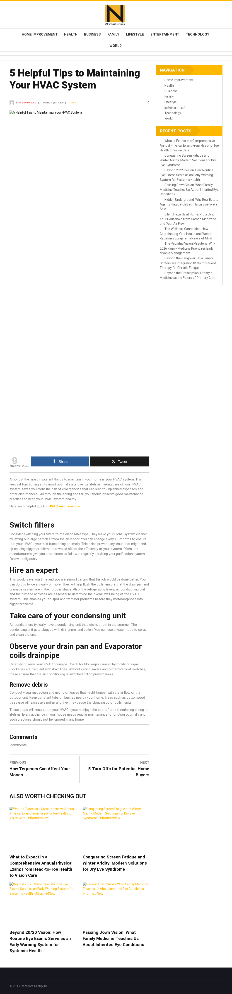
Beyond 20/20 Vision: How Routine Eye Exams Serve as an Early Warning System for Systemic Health (40, 941)
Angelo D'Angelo (27, 102)
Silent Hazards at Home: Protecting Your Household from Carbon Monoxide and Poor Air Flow (188, 219)
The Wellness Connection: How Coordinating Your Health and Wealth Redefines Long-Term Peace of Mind (186, 233)
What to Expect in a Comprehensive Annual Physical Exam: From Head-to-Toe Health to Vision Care (41, 866)
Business (92, 34)
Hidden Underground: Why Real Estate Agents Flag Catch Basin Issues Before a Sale (189, 204)
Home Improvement (40, 34)
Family (113, 34)
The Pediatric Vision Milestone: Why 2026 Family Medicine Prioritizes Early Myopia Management (187, 248)
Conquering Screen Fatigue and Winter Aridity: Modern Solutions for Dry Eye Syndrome (115, 863)
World (115, 46)
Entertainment (164, 34)
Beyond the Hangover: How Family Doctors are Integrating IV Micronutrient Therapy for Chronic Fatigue (188, 263)
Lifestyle (135, 34)
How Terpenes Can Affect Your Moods (40, 771)
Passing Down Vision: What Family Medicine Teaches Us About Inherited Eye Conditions (113, 938)
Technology (197, 34)
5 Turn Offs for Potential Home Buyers (118, 771)
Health (70, 34)
